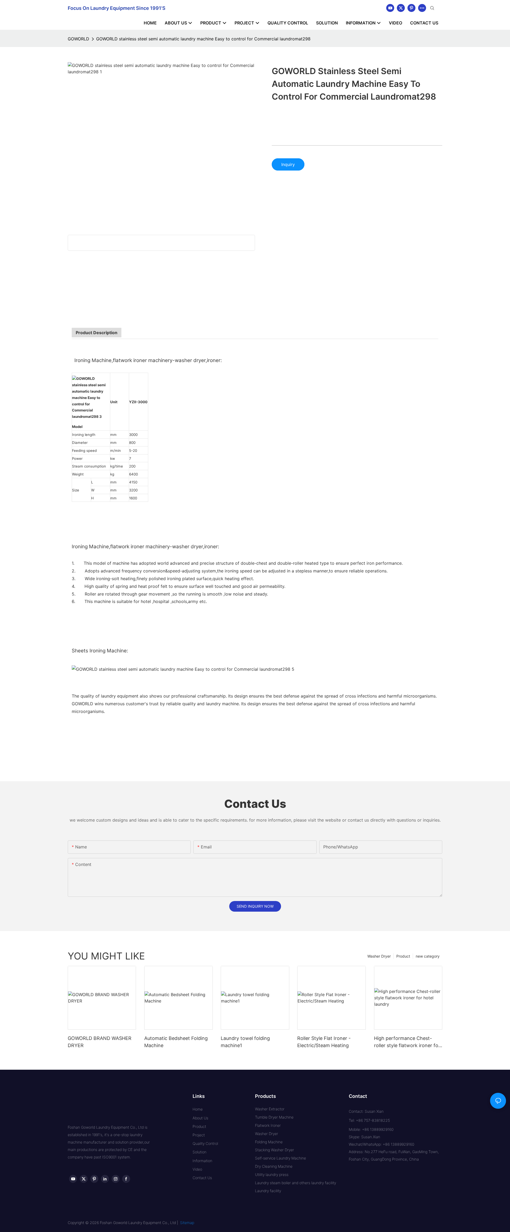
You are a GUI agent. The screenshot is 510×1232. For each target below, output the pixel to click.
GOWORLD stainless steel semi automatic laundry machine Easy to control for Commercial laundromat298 (203, 38)
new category (428, 956)
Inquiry (288, 164)
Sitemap (187, 1222)
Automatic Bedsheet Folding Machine (176, 1041)
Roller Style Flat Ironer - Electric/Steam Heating (324, 1041)
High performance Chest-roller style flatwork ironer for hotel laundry (407, 1042)
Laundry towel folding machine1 (245, 1041)
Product (403, 956)
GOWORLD (78, 38)
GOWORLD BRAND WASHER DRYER (99, 1041)
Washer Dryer (379, 956)
